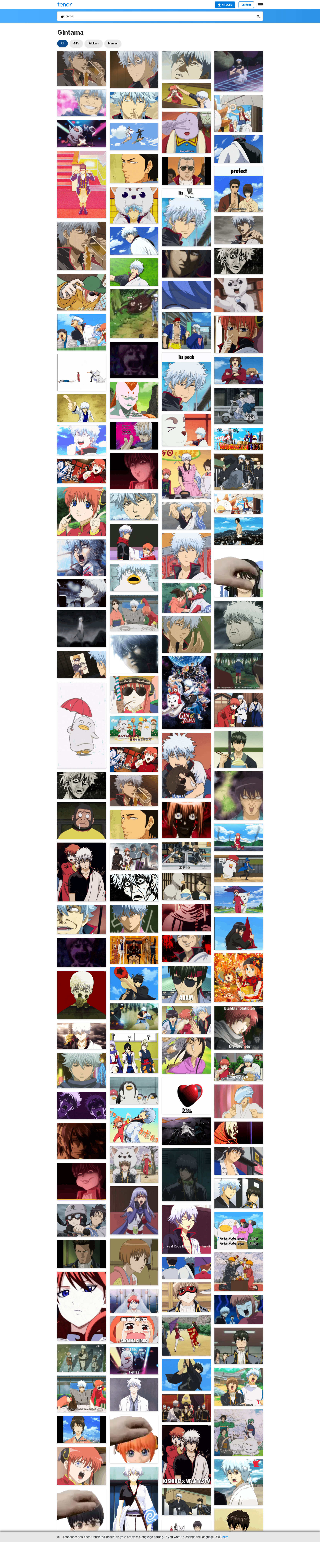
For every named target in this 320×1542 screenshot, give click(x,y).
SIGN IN (246, 4)
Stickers (93, 43)
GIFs (76, 43)
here (225, 1537)
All (62, 43)
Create (227, 4)
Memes (113, 43)
